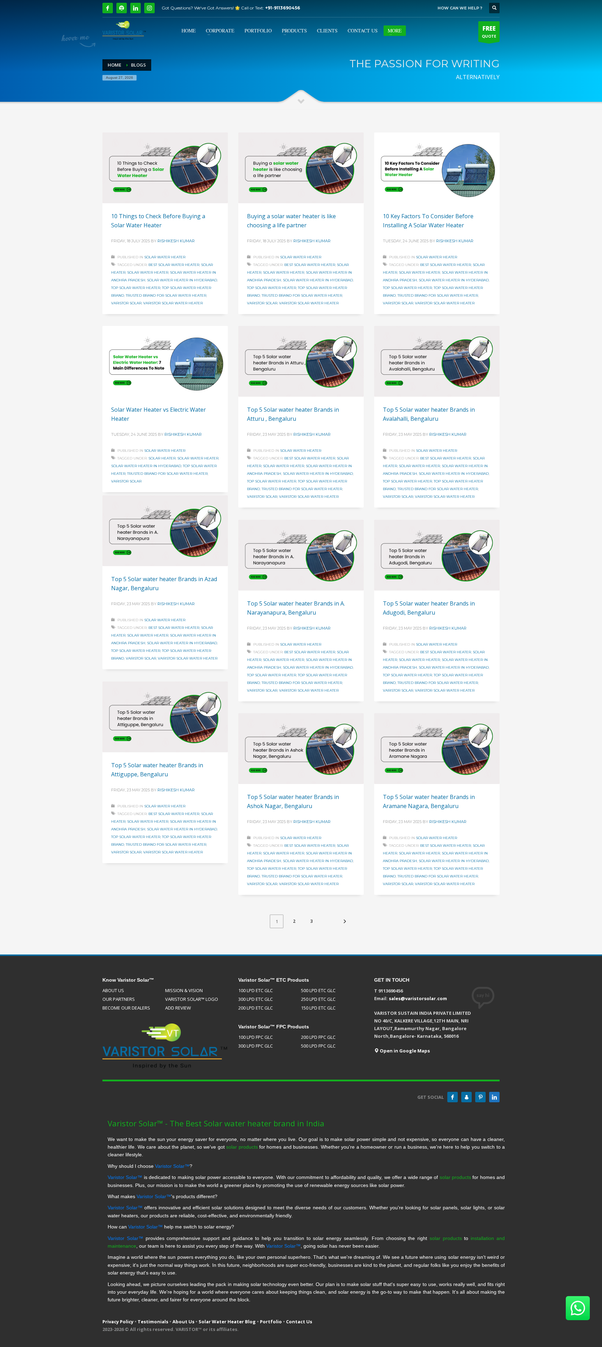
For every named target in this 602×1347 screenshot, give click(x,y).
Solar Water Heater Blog (227, 1321)
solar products (241, 1147)
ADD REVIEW (178, 1008)
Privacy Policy (117, 1321)
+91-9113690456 (282, 7)
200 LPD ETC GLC (255, 1008)
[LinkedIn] (135, 8)
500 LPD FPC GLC (318, 1046)
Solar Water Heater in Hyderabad (182, 280)
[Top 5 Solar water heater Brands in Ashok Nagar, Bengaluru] (301, 748)
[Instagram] (149, 8)
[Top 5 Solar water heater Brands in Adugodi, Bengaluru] (437, 555)
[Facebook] (107, 8)
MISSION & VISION (184, 990)
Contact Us (299, 1321)
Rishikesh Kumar (176, 240)
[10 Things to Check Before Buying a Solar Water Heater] (165, 168)
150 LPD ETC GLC (318, 1008)
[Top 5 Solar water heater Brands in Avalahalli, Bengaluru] (437, 361)
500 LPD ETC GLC (318, 990)
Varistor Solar (126, 303)
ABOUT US (113, 990)
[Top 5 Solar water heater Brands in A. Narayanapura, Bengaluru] (301, 555)
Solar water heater (147, 272)
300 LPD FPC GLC (255, 1046)
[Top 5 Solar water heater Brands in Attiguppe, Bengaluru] (165, 717)
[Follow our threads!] (466, 1097)
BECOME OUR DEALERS (126, 1008)
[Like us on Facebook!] (452, 1097)
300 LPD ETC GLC (255, 999)
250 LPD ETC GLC (318, 999)
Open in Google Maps (404, 1051)
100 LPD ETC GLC (255, 990)
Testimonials (153, 1321)
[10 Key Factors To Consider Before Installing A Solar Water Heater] (437, 168)
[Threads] (121, 8)
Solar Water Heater (164, 257)
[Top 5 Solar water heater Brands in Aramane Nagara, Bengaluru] (437, 748)
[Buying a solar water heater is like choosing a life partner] (301, 168)
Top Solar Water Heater (135, 288)
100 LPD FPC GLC (255, 1037)
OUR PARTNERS (118, 999)
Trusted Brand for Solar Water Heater (166, 295)
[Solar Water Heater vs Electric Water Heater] (165, 361)
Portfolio (271, 1321)
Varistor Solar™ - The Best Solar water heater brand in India (216, 1123)
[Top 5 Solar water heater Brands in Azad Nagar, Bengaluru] (165, 531)
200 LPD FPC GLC (318, 1037)
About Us (183, 1321)
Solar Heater (162, 458)
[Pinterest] (480, 1097)
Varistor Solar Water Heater (173, 303)
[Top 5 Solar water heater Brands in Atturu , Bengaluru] (301, 361)
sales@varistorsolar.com (418, 998)
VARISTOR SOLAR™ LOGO (191, 999)
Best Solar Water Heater (173, 264)
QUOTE (489, 31)
